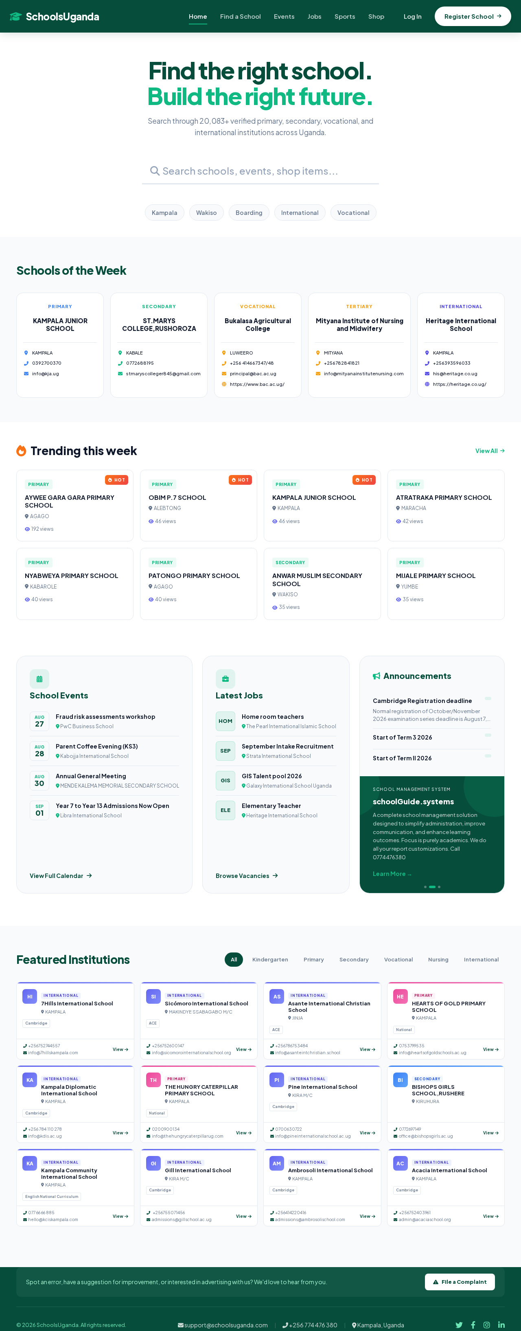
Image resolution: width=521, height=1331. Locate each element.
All (234, 959)
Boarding (249, 212)
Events (284, 16)
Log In (413, 16)
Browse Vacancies (242, 875)
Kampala (164, 212)
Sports (345, 16)
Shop (376, 16)
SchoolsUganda (62, 16)
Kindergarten (270, 959)
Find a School (240, 16)
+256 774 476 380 (312, 1325)
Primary (314, 959)
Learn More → (392, 873)
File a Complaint (464, 1281)
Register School (469, 16)
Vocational (353, 212)
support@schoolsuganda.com (226, 1325)
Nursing (438, 959)
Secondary (354, 959)
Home (198, 16)
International (300, 212)
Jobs (315, 16)
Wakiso (206, 212)
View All (486, 450)
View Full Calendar (56, 875)
